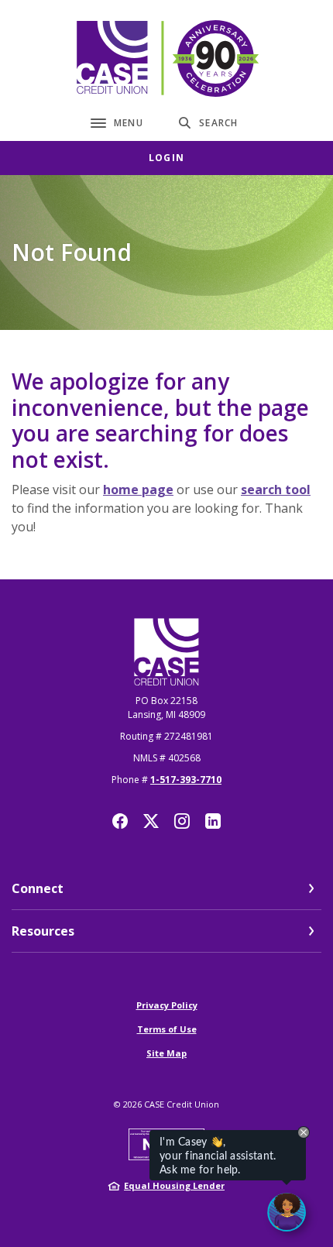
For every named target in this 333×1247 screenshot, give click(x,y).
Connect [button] (38, 888)
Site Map (166, 1053)
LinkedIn (213, 821)
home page (138, 489)
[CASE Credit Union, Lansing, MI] (166, 58)
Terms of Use (167, 1029)
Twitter (151, 821)
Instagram (182, 821)
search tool (276, 489)
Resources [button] (43, 931)
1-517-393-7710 (185, 779)
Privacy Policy (166, 1005)
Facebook (120, 821)
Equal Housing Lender (174, 1185)
